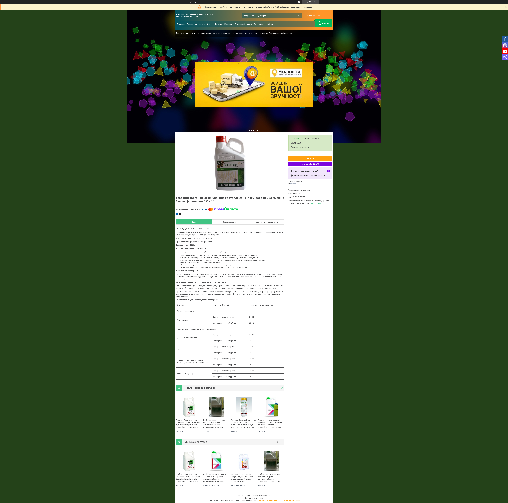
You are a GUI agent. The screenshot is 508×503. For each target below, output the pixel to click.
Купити (310, 158)
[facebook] (177, 215)
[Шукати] (299, 15)
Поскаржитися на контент (268, 500)
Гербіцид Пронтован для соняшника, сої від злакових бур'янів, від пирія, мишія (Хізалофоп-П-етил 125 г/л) (188, 423)
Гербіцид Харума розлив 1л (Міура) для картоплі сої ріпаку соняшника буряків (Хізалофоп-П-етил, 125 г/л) (271, 423)
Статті (210, 24)
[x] (180, 215)
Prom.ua (266, 495)
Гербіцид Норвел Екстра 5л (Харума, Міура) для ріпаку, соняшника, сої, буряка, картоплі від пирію (242, 477)
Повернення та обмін (263, 24)
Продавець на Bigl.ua (254, 498)
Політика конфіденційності (290, 500)
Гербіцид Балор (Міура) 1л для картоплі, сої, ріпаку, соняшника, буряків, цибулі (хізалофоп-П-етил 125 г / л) (243, 423)
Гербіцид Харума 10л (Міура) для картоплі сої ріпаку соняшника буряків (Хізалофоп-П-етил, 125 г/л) (215, 477)
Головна (181, 24)
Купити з (305, 164)
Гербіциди (201, 33)
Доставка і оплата (243, 24)
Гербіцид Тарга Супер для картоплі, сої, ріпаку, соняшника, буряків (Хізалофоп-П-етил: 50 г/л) (214, 423)
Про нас (218, 24)
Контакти (228, 24)
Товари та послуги (195, 24)
